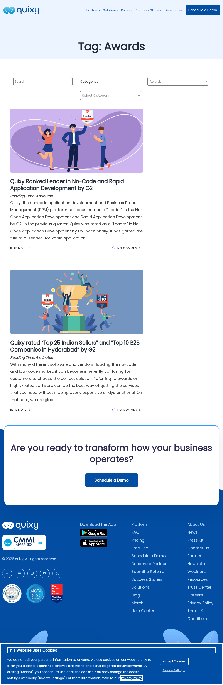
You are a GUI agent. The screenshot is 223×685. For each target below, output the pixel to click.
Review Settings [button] (174, 670)
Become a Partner (149, 563)
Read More (18, 248)
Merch (138, 603)
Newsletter (197, 563)
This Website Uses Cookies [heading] (32, 650)
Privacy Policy (200, 603)
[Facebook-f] (7, 573)
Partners (195, 556)
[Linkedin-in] (20, 573)
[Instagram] (32, 573)
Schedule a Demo (202, 10)
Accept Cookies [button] (174, 661)
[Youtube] (45, 573)
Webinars (196, 571)
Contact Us (198, 548)
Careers (195, 595)
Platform (93, 10)
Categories (89, 81)
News (192, 532)
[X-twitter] (57, 573)
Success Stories (149, 10)
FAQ (135, 532)
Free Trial (140, 548)
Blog (136, 595)
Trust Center (199, 587)
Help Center (143, 610)
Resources (174, 10)
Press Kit (195, 540)
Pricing (126, 10)
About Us (196, 524)
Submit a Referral (148, 571)
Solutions (110, 10)
